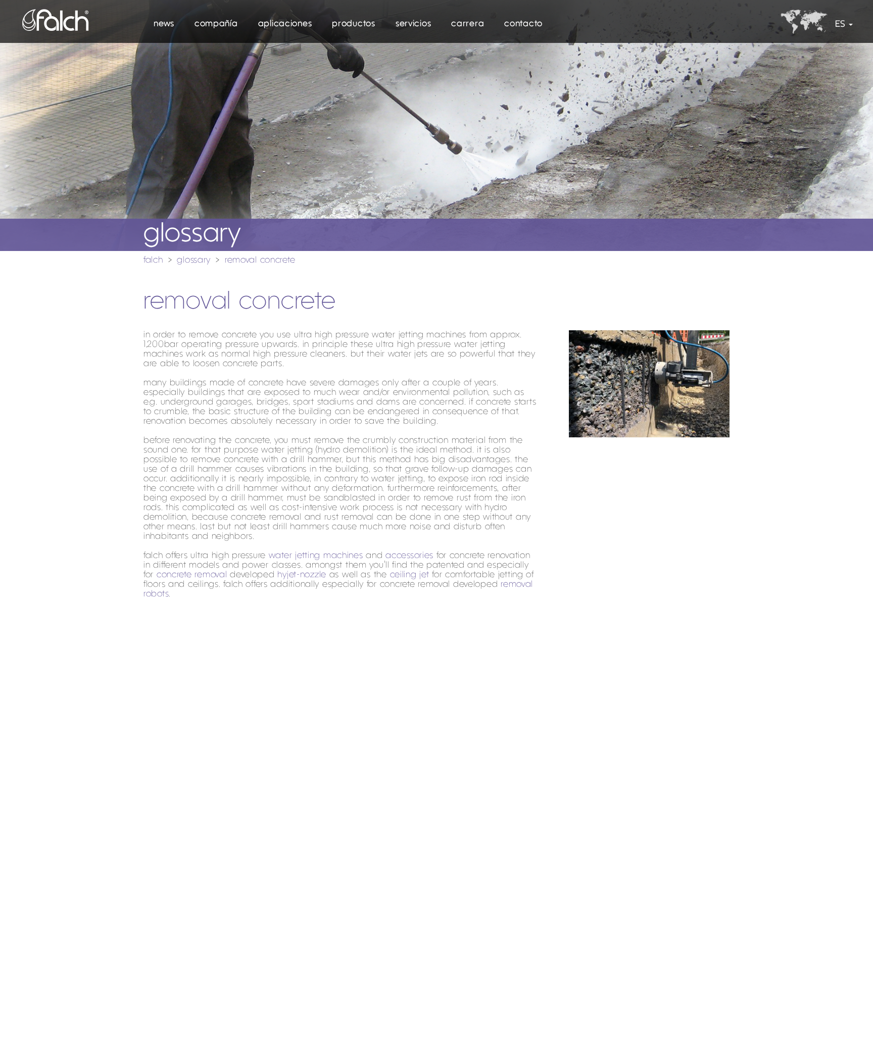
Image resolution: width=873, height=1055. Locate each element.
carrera (467, 24)
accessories (409, 555)
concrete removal (192, 575)
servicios (413, 24)
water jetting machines (316, 555)
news (164, 24)
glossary (194, 260)
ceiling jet (409, 575)
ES (840, 24)
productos (353, 24)
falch (153, 260)
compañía (216, 24)
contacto (523, 24)
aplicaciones (285, 24)
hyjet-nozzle (301, 575)
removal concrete (260, 260)
